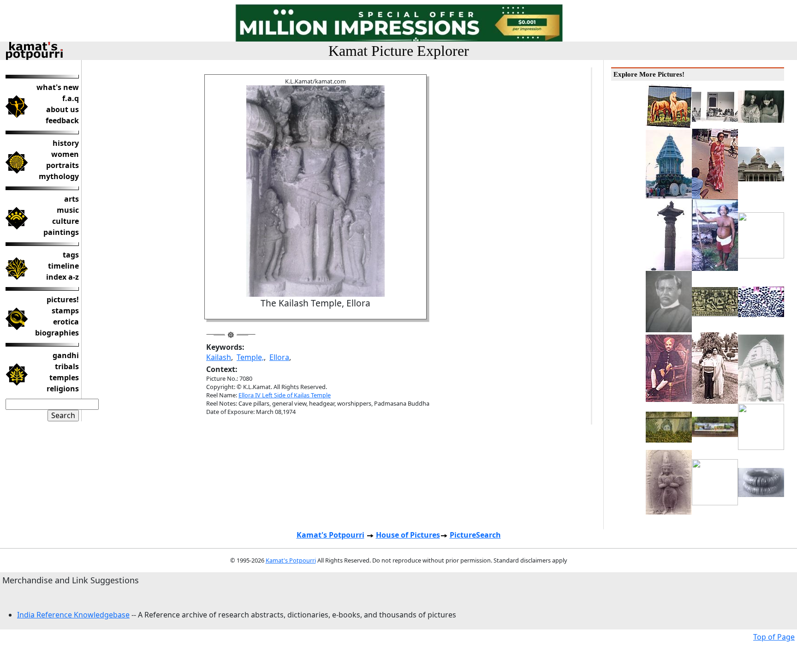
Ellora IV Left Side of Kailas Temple (284, 395)
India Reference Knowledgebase (73, 615)
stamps (65, 311)
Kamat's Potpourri (330, 535)
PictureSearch (475, 535)
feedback (62, 120)
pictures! (63, 299)
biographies (57, 333)
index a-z (62, 277)
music (68, 210)
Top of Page (774, 637)
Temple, (250, 357)
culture (65, 221)
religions (63, 388)
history (66, 143)
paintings (61, 232)
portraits (62, 165)
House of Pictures (408, 535)
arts (71, 199)
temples (64, 377)
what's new (57, 87)
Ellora (279, 357)
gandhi (66, 355)
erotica (66, 322)
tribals (67, 366)
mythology (59, 176)
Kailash (218, 357)
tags (71, 255)
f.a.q (70, 98)
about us (62, 109)
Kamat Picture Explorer (398, 50)
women (65, 154)
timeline (63, 266)
